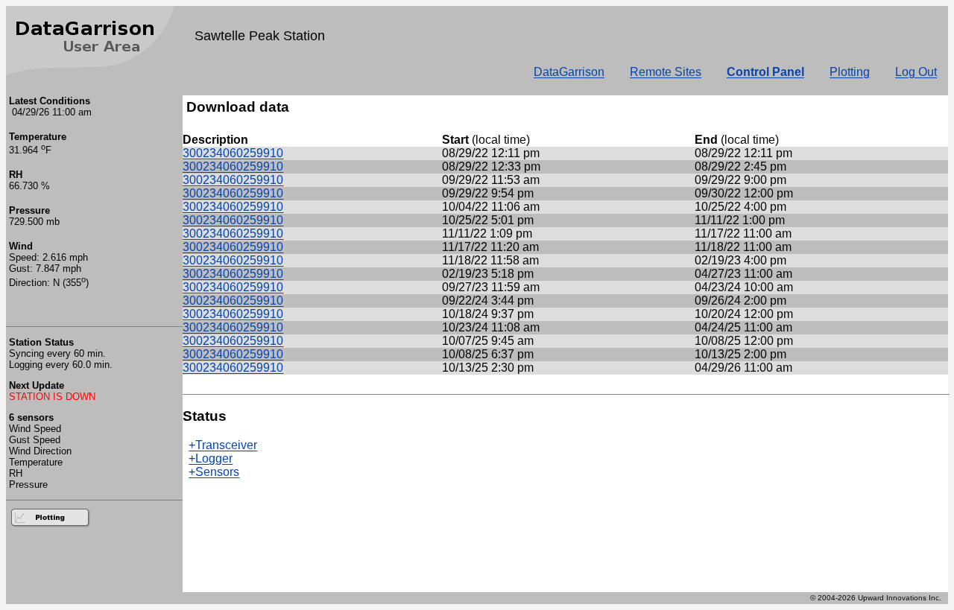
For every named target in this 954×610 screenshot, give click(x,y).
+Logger (211, 458)
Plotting (850, 72)
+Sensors (214, 472)
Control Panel (765, 72)
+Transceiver (223, 445)
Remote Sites (665, 72)
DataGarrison (569, 72)
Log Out (916, 72)
